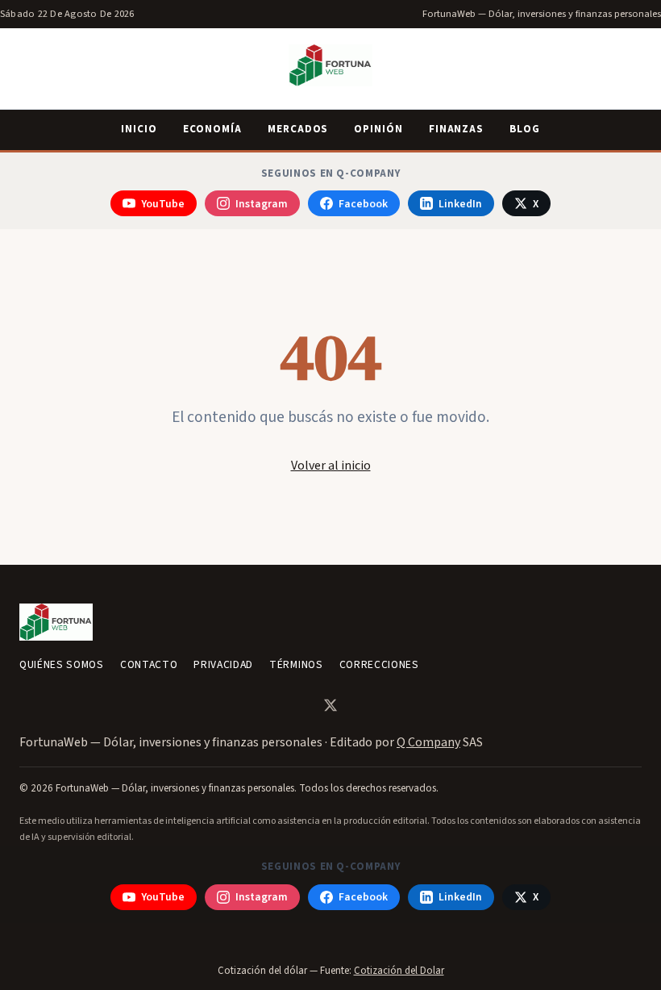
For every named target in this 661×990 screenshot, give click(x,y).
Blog (524, 129)
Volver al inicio (331, 465)
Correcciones (379, 664)
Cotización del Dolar (399, 970)
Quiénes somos (61, 664)
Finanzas (456, 129)
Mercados (298, 129)
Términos (295, 664)
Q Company (428, 742)
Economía (212, 129)
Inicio (139, 129)
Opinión (378, 129)
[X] (330, 705)
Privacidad (223, 664)
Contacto (148, 664)
